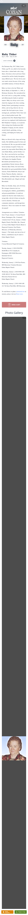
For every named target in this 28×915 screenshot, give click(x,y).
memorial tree (21, 291)
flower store (19, 294)
